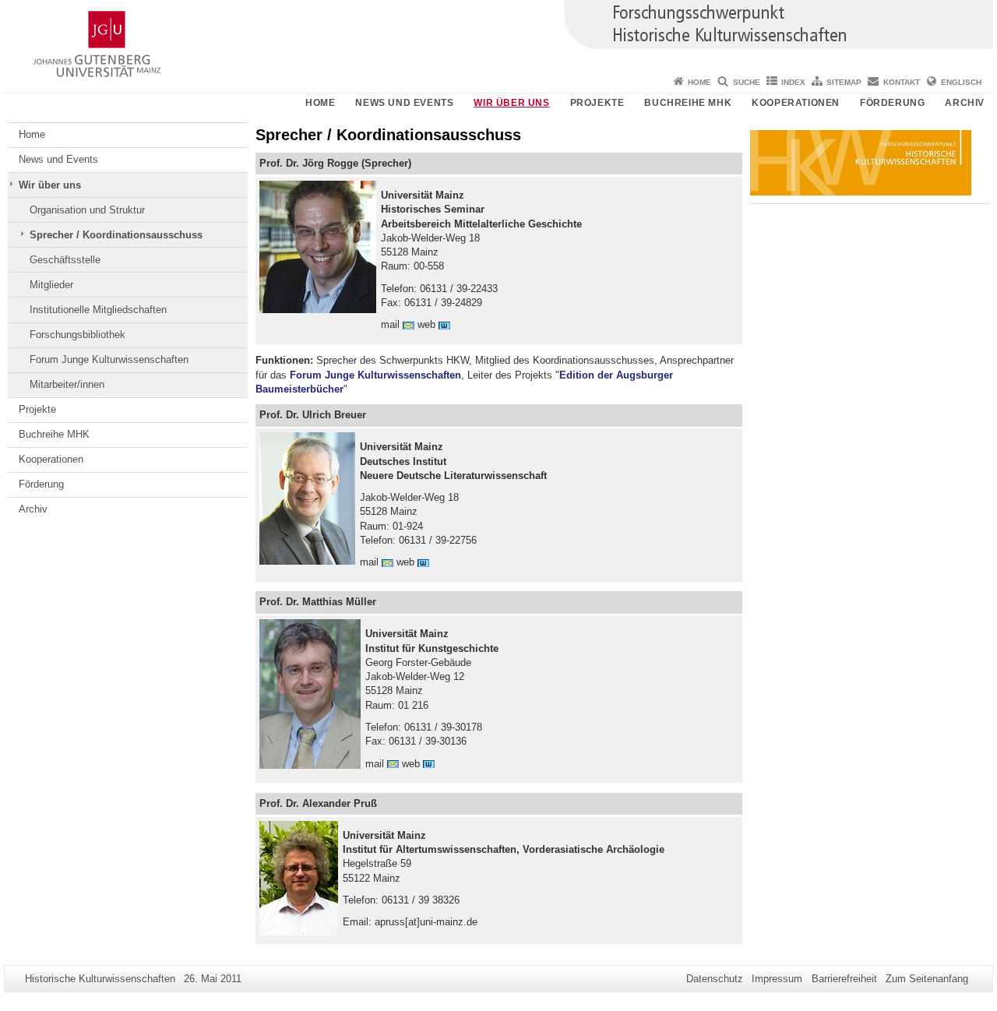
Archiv (965, 102)
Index (793, 82)
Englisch (961, 82)
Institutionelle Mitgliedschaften (98, 309)
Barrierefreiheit (844, 979)
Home (699, 82)
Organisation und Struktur (87, 210)
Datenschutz (714, 979)
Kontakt (901, 82)
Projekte (597, 102)
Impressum (777, 979)
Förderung (892, 102)
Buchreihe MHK (687, 102)
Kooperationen (796, 102)
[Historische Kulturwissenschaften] (498, 35)
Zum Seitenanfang (927, 979)
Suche (746, 82)
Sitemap (843, 82)
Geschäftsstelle (65, 260)
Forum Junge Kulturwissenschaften (109, 359)
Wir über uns (511, 102)
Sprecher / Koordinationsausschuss (116, 235)
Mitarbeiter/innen (67, 384)
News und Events (404, 102)
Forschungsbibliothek (77, 334)
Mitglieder (51, 285)
